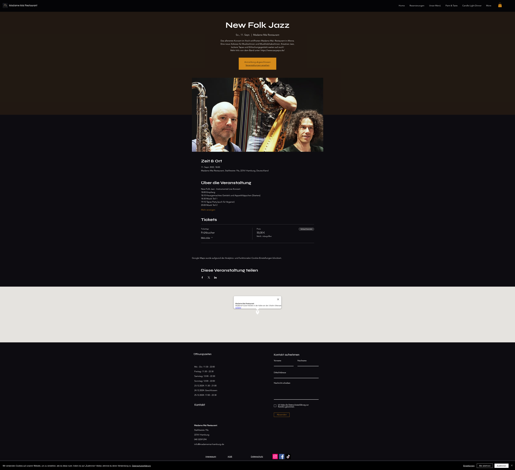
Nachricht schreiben (282, 383)
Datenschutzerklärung (141, 465)
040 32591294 (200, 439)
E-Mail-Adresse (280, 372)
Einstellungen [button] (469, 465)
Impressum (210, 456)
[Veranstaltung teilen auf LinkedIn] (215, 277)
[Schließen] (511, 466)
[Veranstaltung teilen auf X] (209, 277)
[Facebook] (281, 456)
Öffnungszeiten (202, 354)
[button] (500, 5)
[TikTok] (288, 456)
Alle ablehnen (485, 465)
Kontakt (199, 405)
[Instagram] (275, 456)
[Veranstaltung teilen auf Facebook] (202, 277)
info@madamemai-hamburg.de (209, 444)
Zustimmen (501, 465)
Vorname (277, 361)
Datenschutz (257, 456)
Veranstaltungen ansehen (257, 65)
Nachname (301, 361)
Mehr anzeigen (208, 209)
